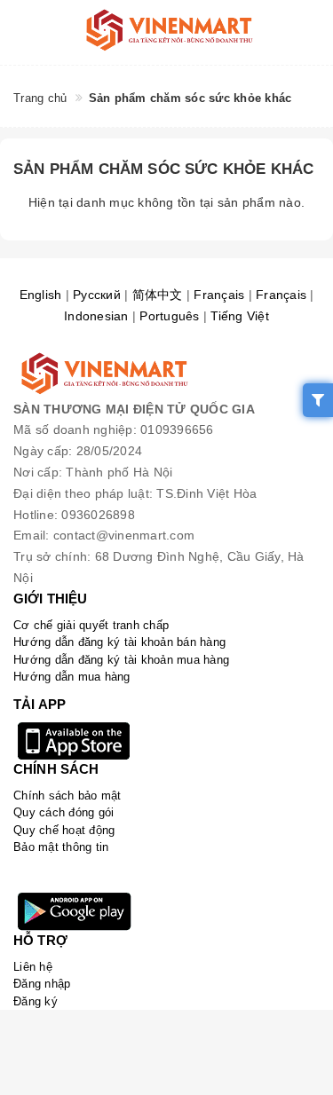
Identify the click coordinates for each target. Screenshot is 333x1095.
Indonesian (96, 316)
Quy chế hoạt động (64, 830)
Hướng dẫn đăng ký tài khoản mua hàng (121, 659)
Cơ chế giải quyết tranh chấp (91, 625)
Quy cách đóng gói (63, 812)
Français (219, 295)
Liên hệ (32, 966)
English (41, 295)
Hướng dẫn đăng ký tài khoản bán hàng (119, 642)
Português (169, 316)
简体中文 (157, 295)
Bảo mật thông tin (60, 847)
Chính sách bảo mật (67, 795)
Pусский (97, 295)
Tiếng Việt (239, 316)
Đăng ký (35, 1001)
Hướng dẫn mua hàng (72, 676)
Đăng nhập (41, 983)
